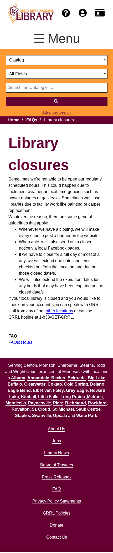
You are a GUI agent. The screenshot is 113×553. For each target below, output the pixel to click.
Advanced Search (56, 112)
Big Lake (96, 378)
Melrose (95, 396)
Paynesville (39, 403)
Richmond (75, 403)
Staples (22, 415)
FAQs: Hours (20, 342)
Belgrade (77, 378)
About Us (56, 429)
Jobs (56, 441)
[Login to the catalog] (82, 13)
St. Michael (63, 409)
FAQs (31, 120)
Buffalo (15, 384)
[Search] (56, 101)
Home (13, 120)
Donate (56, 525)
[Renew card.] (100, 13)
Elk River (42, 390)
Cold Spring (76, 384)
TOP (99, 538)
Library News (56, 453)
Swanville (41, 415)
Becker (58, 378)
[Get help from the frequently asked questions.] (66, 13)
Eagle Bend (19, 390)
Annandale (38, 378)
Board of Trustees (56, 465)
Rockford (97, 403)
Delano (97, 384)
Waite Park (86, 415)
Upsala (60, 415)
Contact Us (56, 537)
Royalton (21, 409)
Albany (18, 378)
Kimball (28, 396)
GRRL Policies (56, 513)
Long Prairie (73, 396)
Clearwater (34, 384)
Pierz (58, 403)
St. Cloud (41, 409)
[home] (31, 14)
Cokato (55, 384)
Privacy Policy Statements (56, 501)
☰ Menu (56, 39)
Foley (58, 390)
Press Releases (56, 477)
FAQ (56, 489)
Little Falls (48, 396)
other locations (59, 311)
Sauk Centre (88, 409)
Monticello (16, 403)
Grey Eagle (77, 390)
